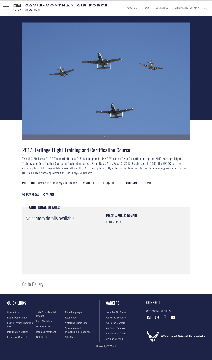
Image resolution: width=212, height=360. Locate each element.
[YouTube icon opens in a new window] (173, 317)
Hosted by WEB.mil (106, 346)
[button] (5, 8)
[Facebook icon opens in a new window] (148, 317)
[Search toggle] (206, 7)
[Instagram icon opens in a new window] (156, 317)
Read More (113, 222)
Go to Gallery (33, 283)
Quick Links (16, 303)
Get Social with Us (158, 311)
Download (32, 194)
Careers (112, 303)
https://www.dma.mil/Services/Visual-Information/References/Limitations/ (135, 250)
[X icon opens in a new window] (164, 316)
